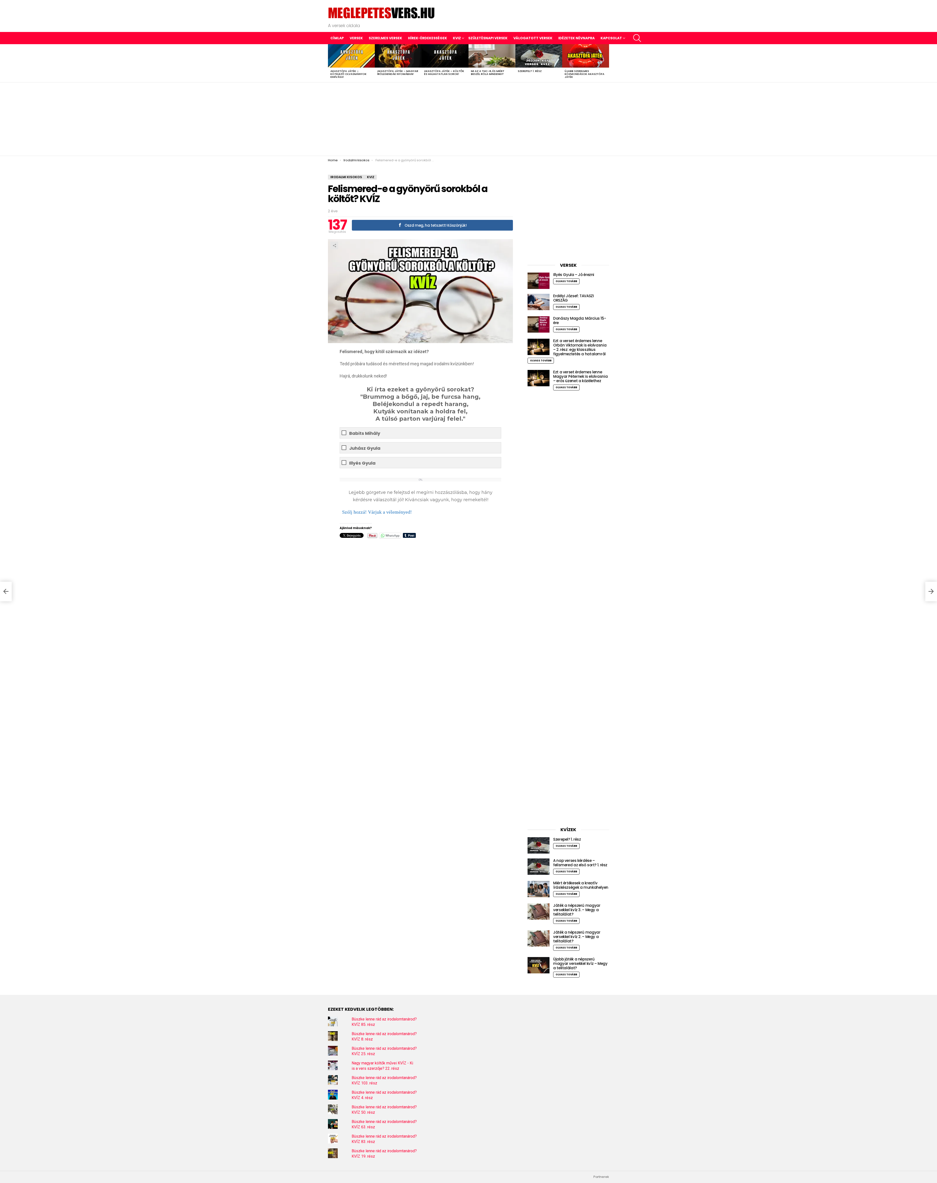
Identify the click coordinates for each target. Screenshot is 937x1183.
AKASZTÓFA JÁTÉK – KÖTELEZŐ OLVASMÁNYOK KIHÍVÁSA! (348, 74)
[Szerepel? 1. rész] (538, 56)
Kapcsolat (611, 38)
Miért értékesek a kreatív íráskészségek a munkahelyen (580, 885)
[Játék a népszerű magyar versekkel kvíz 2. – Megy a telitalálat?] (539, 938)
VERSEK (356, 38)
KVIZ (457, 38)
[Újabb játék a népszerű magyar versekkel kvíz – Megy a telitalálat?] (539, 965)
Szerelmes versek (385, 38)
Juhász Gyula (364, 448)
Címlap (337, 38)
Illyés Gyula (362, 463)
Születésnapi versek (488, 38)
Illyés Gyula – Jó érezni (573, 274)
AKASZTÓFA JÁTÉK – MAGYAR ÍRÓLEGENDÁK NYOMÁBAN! (397, 72)
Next (606, 63)
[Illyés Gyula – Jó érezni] (539, 281)
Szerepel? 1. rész (530, 71)
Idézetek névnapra (576, 38)
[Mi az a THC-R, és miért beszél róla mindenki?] (491, 56)
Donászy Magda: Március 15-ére (579, 320)
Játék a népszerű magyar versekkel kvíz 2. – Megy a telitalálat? (576, 937)
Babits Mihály (364, 433)
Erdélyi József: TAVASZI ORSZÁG (573, 298)
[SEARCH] (637, 38)
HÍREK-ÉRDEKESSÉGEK (427, 38)
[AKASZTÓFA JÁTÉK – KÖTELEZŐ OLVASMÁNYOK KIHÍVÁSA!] (351, 56)
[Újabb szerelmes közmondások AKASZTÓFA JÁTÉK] (585, 56)
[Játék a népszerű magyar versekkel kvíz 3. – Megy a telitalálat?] (539, 911)
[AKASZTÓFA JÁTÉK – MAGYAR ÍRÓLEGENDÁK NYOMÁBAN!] (398, 56)
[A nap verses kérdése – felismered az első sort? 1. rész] (539, 866)
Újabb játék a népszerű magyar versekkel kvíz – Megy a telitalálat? (580, 963)
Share (334, 245)
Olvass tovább (566, 281)
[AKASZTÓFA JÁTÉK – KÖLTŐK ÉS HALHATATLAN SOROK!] (445, 56)
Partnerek (601, 1177)
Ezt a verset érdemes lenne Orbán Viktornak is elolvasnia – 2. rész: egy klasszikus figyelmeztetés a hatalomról (579, 347)
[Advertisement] (468, 119)
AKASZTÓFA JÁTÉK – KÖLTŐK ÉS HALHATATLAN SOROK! (444, 72)
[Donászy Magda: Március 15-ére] (539, 324)
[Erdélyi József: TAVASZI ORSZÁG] (539, 302)
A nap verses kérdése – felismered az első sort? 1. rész (580, 862)
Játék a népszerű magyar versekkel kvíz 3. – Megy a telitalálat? (576, 910)
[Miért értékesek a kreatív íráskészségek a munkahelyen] (539, 889)
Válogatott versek (532, 38)
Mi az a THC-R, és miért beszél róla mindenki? (487, 72)
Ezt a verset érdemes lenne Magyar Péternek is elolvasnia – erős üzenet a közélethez (580, 376)
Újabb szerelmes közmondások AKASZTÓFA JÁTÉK (584, 74)
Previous (330, 63)
